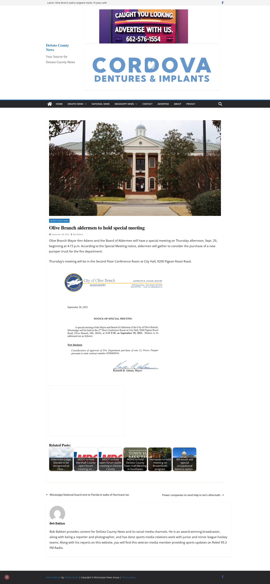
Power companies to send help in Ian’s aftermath (191, 495)
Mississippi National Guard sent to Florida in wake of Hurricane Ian (89, 494)
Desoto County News (59, 221)
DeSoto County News (57, 47)
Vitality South (71, 577)
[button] (85, 104)
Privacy (190, 103)
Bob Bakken (78, 234)
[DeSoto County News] (49, 104)
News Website (53, 577)
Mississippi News (124, 103)
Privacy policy (129, 577)
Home (59, 103)
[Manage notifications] (6, 577)
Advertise (163, 103)
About (177, 103)
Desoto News (75, 103)
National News (101, 103)
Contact (147, 103)
